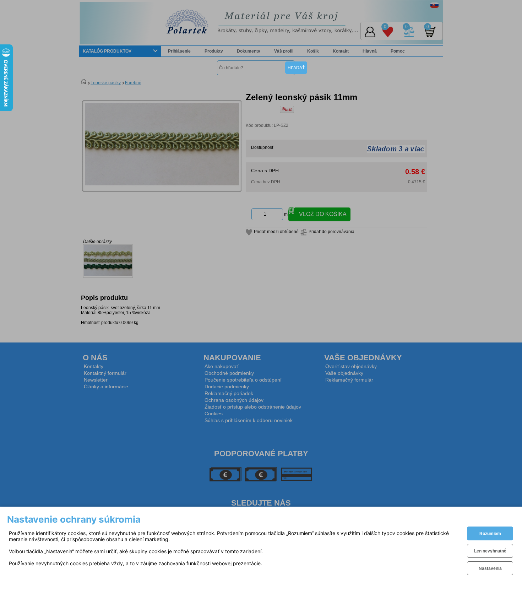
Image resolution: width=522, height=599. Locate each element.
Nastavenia (490, 568)
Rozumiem (490, 533)
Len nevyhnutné (490, 551)
